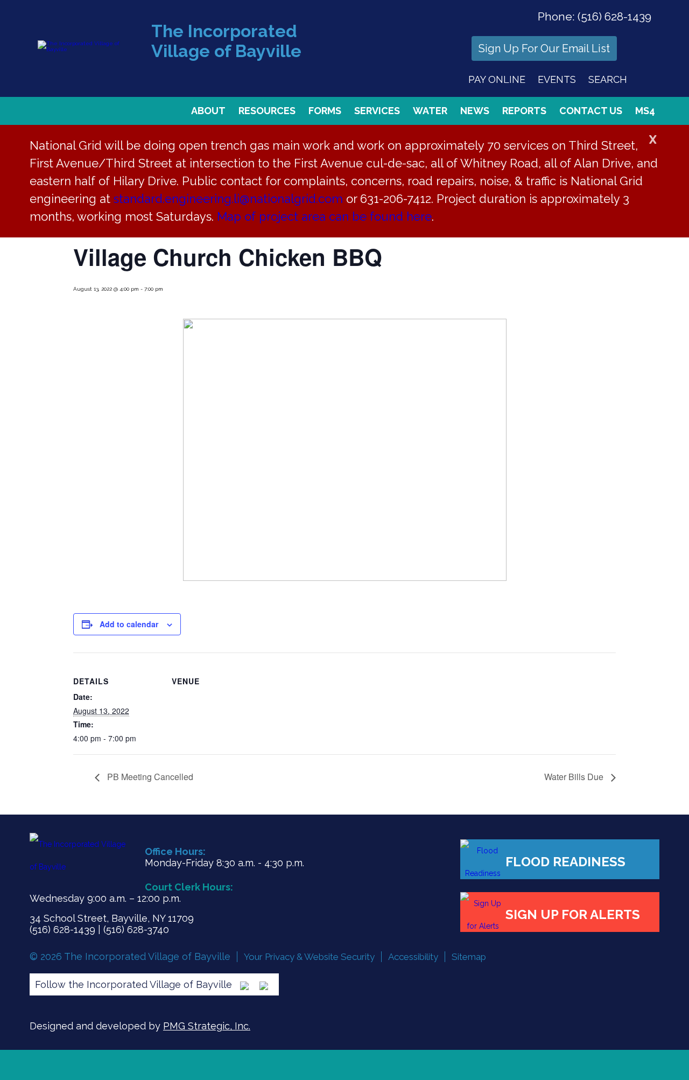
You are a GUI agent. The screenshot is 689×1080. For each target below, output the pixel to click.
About (208, 110)
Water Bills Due (575, 776)
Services (377, 110)
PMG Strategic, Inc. (206, 1026)
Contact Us (590, 110)
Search (607, 79)
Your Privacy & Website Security (309, 956)
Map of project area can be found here (324, 216)
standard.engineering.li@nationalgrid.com (228, 199)
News (474, 110)
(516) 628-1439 (614, 16)
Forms (324, 110)
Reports (524, 110)
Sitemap (469, 956)
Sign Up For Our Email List (544, 48)
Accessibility (413, 956)
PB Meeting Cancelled (149, 776)
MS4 (645, 110)
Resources (267, 110)
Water (430, 110)
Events (557, 79)
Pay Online (496, 79)
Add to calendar (129, 624)
